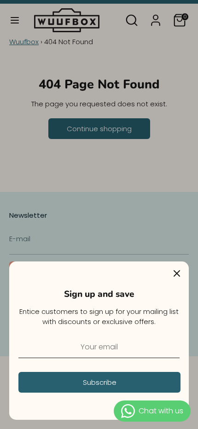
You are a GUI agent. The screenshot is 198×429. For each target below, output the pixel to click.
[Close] (177, 273)
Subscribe (99, 382)
